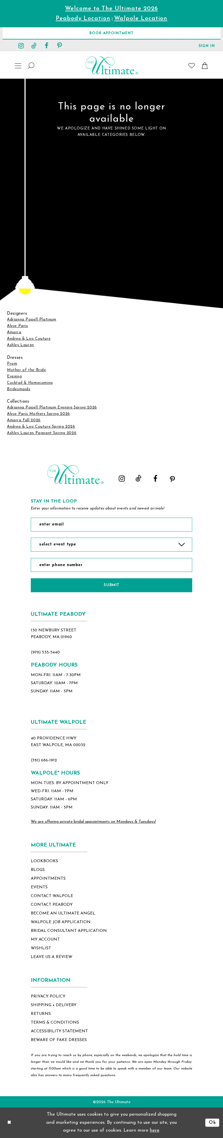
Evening (14, 376)
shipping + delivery (53, 1005)
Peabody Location (83, 18)
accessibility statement (59, 1031)
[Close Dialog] (9, 1122)
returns (41, 1014)
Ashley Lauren (20, 345)
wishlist (41, 948)
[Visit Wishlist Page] (191, 65)
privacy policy (48, 996)
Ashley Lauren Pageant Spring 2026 (41, 433)
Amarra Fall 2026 (24, 420)
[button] (206, 45)
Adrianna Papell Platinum (31, 319)
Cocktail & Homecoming (30, 383)
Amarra (14, 332)
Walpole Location (141, 18)
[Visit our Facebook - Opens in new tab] (46, 45)
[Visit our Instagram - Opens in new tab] (21, 45)
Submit (111, 585)
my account (45, 939)
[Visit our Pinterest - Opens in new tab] (59, 45)
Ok (212, 1122)
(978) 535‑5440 (45, 652)
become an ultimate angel (63, 913)
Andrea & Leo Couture (29, 339)
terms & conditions (55, 1022)
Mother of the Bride (26, 370)
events (39, 887)
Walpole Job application (61, 922)
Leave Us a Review (51, 957)
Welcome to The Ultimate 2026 (111, 9)
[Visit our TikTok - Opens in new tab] (34, 45)
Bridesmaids (18, 389)
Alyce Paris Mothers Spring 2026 (38, 414)
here (154, 1130)
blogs (38, 870)
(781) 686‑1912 (44, 760)
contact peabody (52, 905)
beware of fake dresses (59, 1040)
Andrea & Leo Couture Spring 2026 (41, 426)
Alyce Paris (17, 326)
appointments (48, 878)
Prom (12, 363)
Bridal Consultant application (69, 931)
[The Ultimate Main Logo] (111, 65)
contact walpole (52, 896)
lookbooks (44, 861)
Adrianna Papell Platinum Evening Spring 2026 (52, 407)
